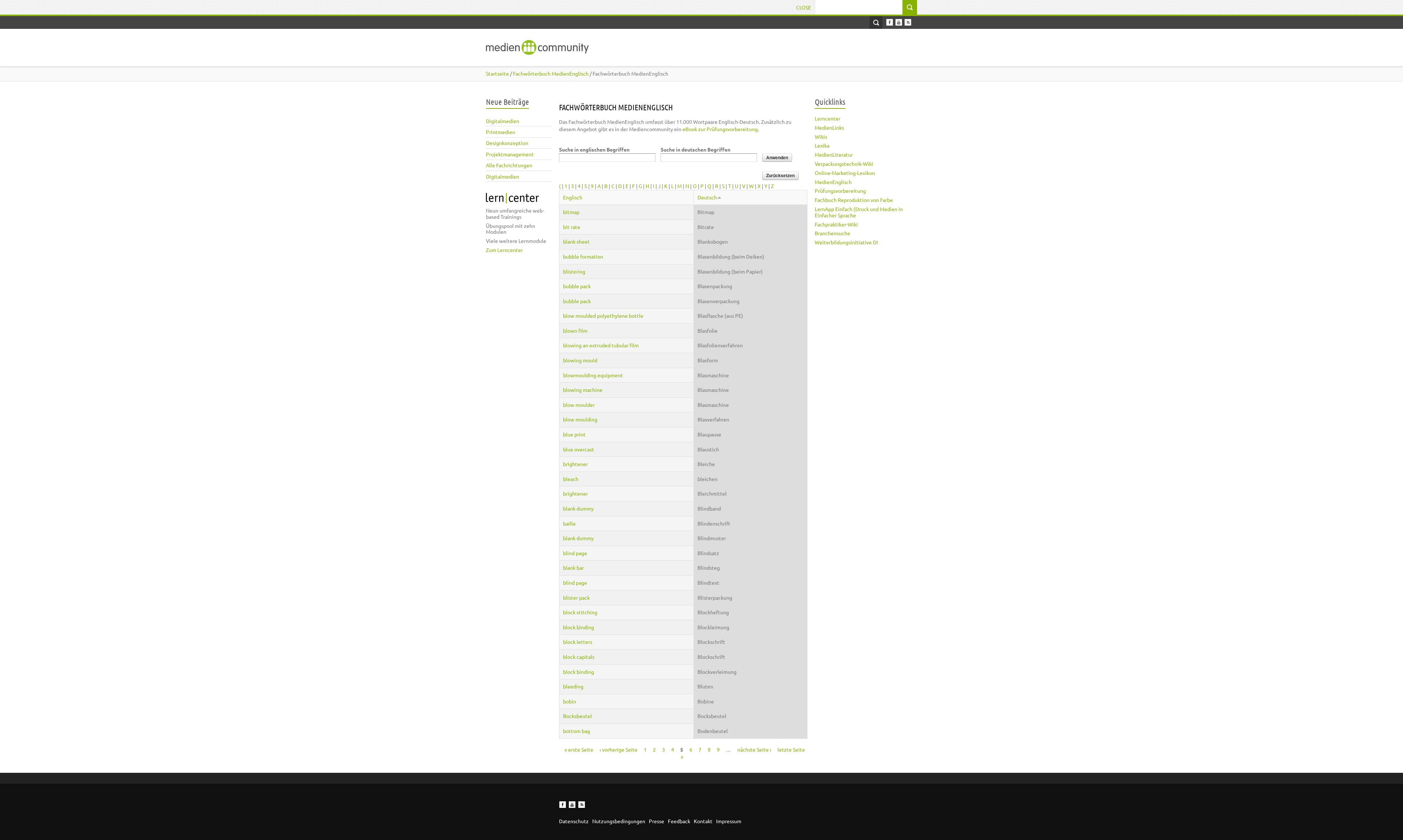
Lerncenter (827, 118)
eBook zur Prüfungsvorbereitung (720, 129)
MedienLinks (829, 127)
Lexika (822, 145)
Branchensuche (832, 233)
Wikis (821, 136)
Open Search (876, 22)
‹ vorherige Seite (619, 749)
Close (803, 7)
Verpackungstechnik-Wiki (844, 163)
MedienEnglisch (833, 182)
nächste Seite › (754, 749)
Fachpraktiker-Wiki (836, 224)
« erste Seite (578, 749)
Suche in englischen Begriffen (594, 149)
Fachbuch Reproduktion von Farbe (854, 199)
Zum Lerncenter (504, 250)
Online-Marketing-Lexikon (845, 172)
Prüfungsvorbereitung (840, 190)
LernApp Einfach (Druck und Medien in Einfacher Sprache (859, 212)
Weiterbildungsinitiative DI (846, 242)
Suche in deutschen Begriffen (695, 149)
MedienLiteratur (834, 154)
